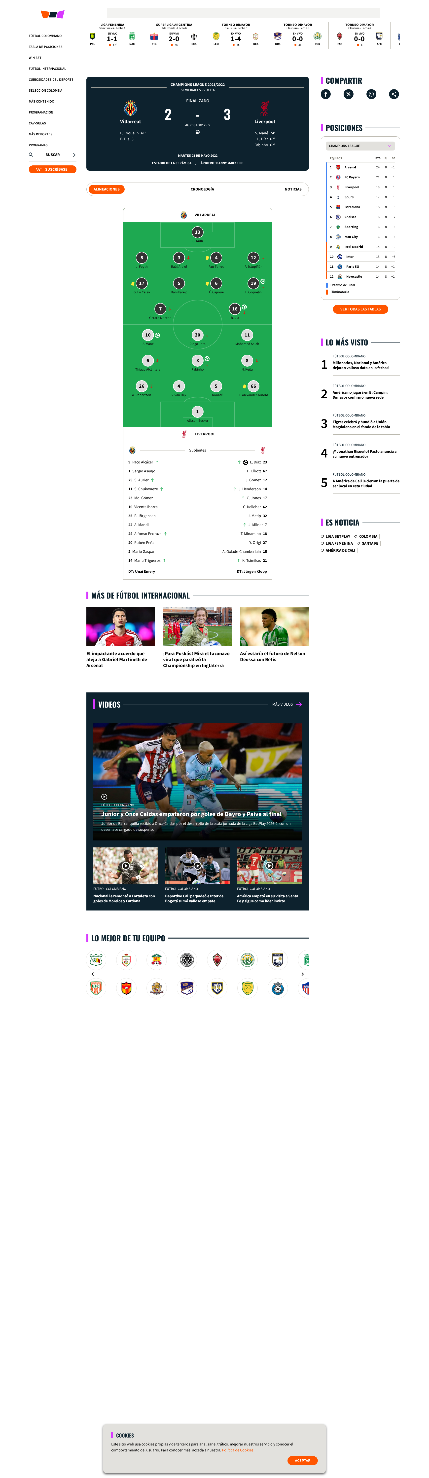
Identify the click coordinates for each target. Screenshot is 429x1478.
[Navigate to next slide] (302, 974)
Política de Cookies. (238, 1450)
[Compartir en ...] (394, 94)
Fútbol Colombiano (45, 36)
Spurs (349, 197)
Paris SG (352, 266)
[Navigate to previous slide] (92, 974)
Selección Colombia (45, 90)
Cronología (202, 189)
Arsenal (350, 167)
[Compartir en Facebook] (326, 94)
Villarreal (130, 121)
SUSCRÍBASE (56, 169)
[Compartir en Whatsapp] (371, 94)
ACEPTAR (302, 1460)
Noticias (293, 189)
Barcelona (352, 207)
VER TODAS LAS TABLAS (360, 309)
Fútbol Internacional (47, 68)
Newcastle (354, 276)
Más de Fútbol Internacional (140, 595)
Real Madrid (354, 246)
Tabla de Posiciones (46, 46)
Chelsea (350, 217)
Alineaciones (107, 189)
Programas (38, 145)
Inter (350, 256)
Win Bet (35, 57)
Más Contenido (41, 101)
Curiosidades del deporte (51, 79)
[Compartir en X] (349, 94)
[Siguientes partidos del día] (394, 35)
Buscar (52, 154)
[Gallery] (197, 974)
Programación (41, 112)
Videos (109, 704)
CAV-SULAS (37, 123)
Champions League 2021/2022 (198, 84)
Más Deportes (40, 134)
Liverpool (264, 121)
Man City (351, 236)
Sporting (351, 227)
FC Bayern (352, 177)
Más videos (282, 704)
